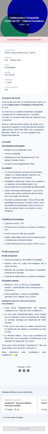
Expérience (9, 80)
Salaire (7, 72)
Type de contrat (11, 87)
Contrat (8, 58)
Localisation (10, 50)
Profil (7, 65)
